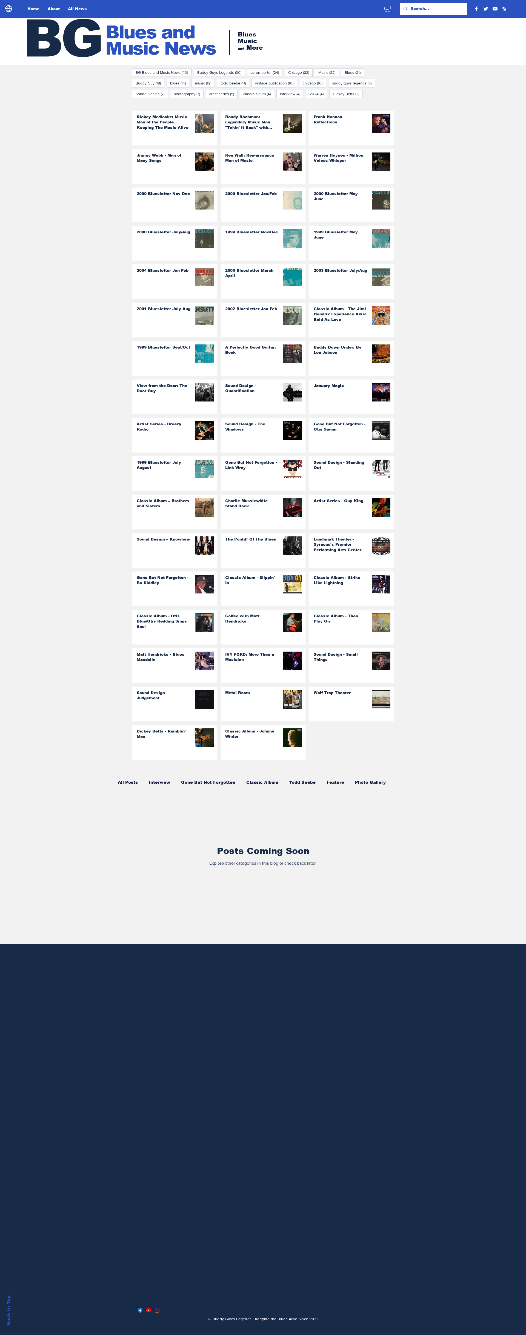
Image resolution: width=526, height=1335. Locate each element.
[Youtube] (148, 1310)
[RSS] (504, 9)
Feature (335, 782)
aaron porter (266, 72)
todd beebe (235, 83)
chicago (314, 83)
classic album (258, 93)
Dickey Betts (348, 93)
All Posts (128, 782)
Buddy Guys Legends (221, 72)
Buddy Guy (150, 83)
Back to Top (8, 1310)
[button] (387, 9)
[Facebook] (476, 9)
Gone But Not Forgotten (208, 782)
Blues (354, 72)
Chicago (300, 72)
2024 (318, 93)
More (360, 782)
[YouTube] (495, 9)
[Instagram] (157, 1310)
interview (292, 93)
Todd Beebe (302, 782)
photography (189, 93)
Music (328, 72)
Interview (159, 782)
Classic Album (262, 782)
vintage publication (276, 83)
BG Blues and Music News (163, 72)
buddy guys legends (353, 83)
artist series (223, 93)
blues (179, 83)
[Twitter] (486, 9)
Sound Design (152, 93)
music (205, 83)
